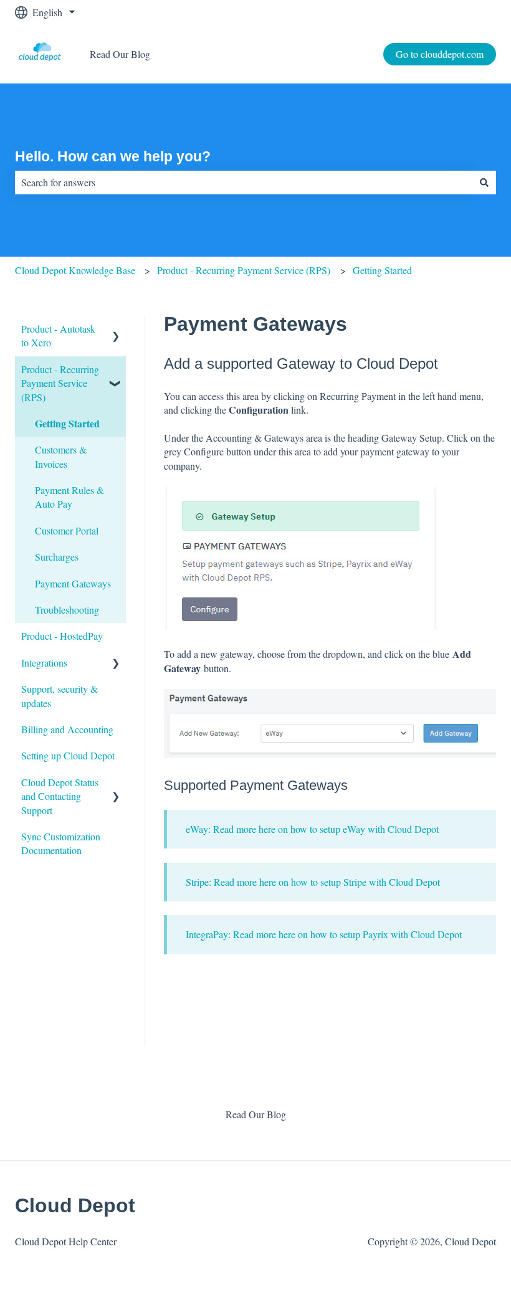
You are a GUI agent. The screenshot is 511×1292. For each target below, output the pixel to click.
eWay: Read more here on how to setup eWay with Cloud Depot (312, 828)
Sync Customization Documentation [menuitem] (60, 843)
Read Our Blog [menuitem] (256, 1114)
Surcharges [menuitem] (57, 556)
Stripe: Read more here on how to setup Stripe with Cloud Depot (313, 881)
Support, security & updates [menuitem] (59, 695)
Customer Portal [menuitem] (66, 530)
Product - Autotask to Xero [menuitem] (58, 335)
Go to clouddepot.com (440, 53)
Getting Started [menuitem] (67, 423)
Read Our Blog (120, 53)
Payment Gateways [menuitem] (73, 583)
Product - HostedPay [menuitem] (62, 635)
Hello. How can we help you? (113, 156)
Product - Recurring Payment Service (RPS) (243, 270)
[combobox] (243, 182)
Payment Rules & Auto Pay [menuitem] (69, 496)
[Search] (484, 182)
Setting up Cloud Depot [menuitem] (68, 755)
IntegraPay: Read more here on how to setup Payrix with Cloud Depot (324, 934)
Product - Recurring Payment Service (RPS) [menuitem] (60, 383)
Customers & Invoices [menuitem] (61, 456)
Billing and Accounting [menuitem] (67, 729)
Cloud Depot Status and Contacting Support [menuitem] (59, 796)
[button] (116, 330)
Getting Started (382, 270)
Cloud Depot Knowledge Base (75, 270)
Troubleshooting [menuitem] (67, 609)
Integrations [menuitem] (44, 662)
